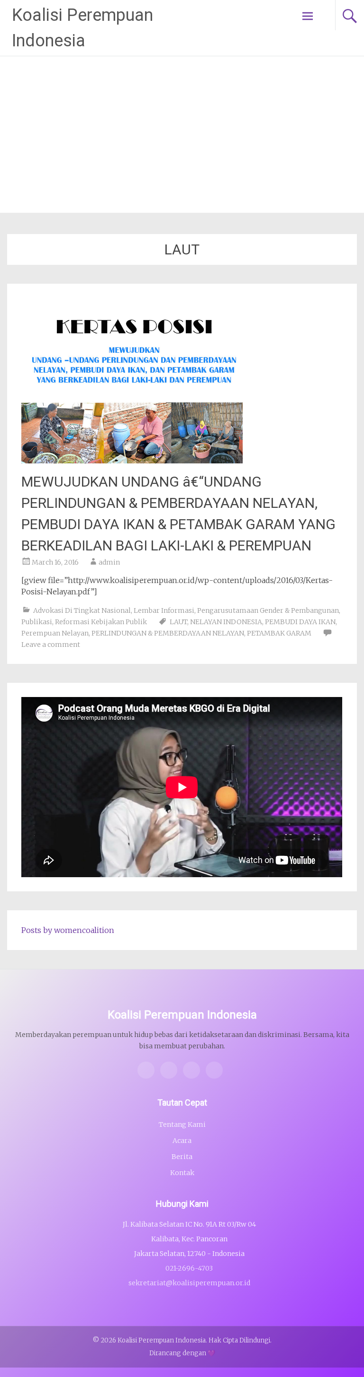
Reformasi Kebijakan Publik (101, 622)
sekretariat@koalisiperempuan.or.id (189, 1283)
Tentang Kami (182, 1124)
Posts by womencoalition (67, 930)
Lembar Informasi (164, 610)
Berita (182, 1156)
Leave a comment (50, 644)
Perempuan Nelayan (55, 633)
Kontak (182, 1172)
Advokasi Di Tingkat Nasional (82, 610)
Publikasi (36, 622)
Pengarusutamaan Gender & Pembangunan (268, 610)
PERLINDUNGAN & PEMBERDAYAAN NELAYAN (167, 633)
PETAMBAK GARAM (279, 633)
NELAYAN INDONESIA (226, 622)
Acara (182, 1140)
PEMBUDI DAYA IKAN (300, 622)
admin (109, 562)
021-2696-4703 (189, 1268)
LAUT (178, 622)
